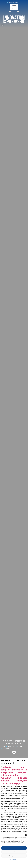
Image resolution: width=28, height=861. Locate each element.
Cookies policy (13, 859)
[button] (26, 835)
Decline (14, 852)
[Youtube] (18, 11)
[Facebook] (10, 11)
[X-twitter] (14, 11)
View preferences (14, 856)
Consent (14, 848)
